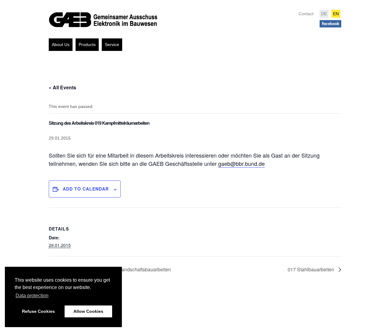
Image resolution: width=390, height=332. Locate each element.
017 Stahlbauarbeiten (311, 269)
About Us (60, 44)
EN (336, 13)
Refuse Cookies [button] (38, 311)
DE (324, 13)
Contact (306, 13)
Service (112, 44)
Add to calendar (86, 189)
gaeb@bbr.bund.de (241, 163)
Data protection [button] (32, 295)
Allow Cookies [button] (88, 311)
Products (87, 44)
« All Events (62, 87)
